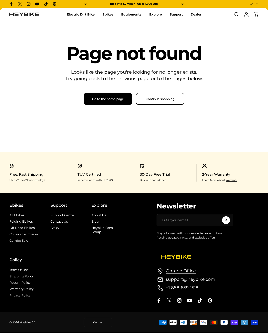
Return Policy (20, 283)
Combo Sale (18, 240)
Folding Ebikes (21, 221)
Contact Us (59, 221)
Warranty (231, 180)
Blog (95, 221)
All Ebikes (17, 215)
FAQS (54, 228)
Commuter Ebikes (23, 234)
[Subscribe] (226, 220)
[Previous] (85, 4)
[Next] (182, 4)
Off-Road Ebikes (22, 228)
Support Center (62, 215)
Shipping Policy (21, 276)
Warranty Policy (21, 289)
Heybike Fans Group (102, 230)
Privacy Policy (20, 295)
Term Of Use (19, 270)
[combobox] (254, 4)
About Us (98, 215)
